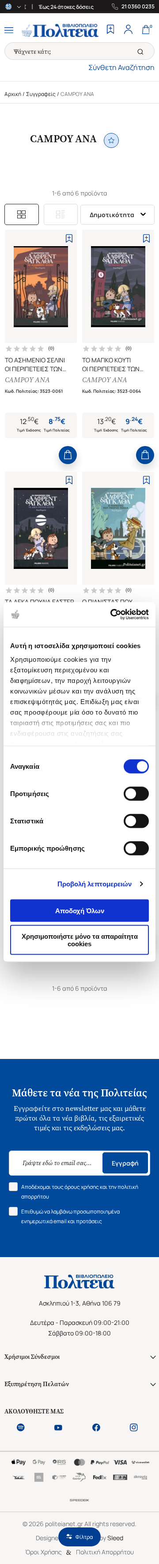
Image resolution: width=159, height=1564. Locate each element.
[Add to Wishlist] (69, 238)
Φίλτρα (84, 1537)
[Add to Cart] (68, 455)
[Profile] (128, 30)
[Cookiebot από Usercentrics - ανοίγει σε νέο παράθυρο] (112, 614)
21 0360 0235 (138, 6)
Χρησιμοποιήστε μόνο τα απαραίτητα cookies (80, 940)
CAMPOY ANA (27, 379)
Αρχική (12, 94)
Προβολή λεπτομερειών (94, 884)
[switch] (136, 793)
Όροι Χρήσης (43, 1552)
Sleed (115, 1538)
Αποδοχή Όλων (79, 910)
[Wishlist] (110, 30)
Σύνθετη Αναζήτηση (121, 67)
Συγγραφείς (41, 94)
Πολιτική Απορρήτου (105, 1552)
